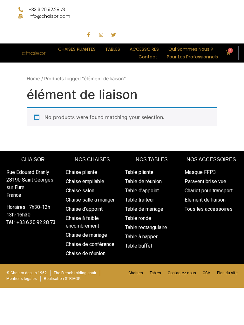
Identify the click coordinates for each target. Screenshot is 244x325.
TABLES (112, 49)
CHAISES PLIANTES (77, 49)
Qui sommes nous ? (190, 49)
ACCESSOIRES (144, 49)
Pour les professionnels (192, 57)
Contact (148, 57)
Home (33, 79)
